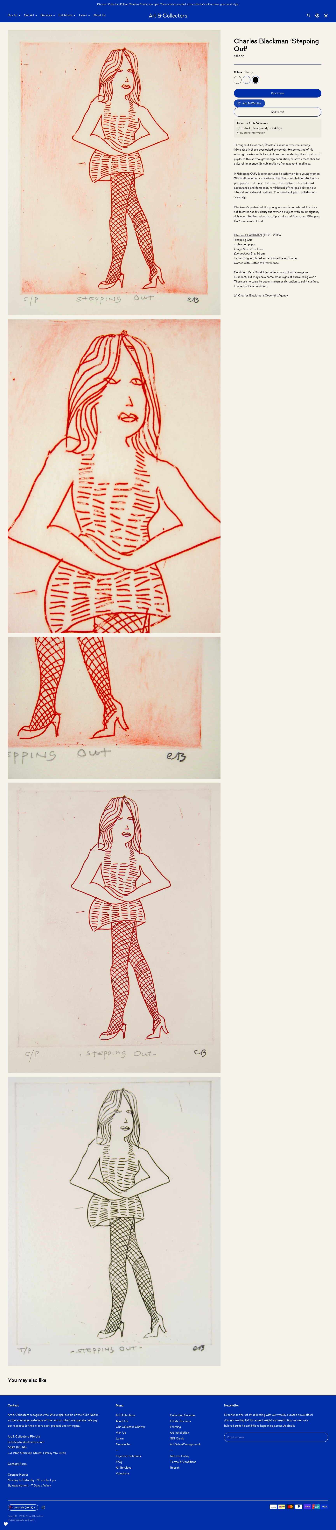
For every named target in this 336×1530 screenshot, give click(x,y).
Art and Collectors (34, 1516)
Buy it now (277, 93)
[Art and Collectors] (168, 15)
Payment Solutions (128, 1456)
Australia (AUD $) (24, 1507)
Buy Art (13, 15)
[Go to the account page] (317, 15)
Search (174, 1467)
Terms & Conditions (183, 1462)
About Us (100, 15)
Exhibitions (66, 15)
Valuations (123, 1473)
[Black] (255, 80)
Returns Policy (179, 1456)
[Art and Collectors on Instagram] (43, 1507)
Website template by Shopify (21, 1520)
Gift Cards (177, 1438)
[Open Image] (114, 172)
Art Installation (179, 1432)
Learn (83, 15)
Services (46, 15)
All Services (123, 1467)
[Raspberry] (246, 80)
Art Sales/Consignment (185, 1444)
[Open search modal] (308, 15)
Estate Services (180, 1421)
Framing (175, 1427)
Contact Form (17, 1464)
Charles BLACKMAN (248, 235)
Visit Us (121, 1432)
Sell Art (29, 15)
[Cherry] (237, 80)
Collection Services (182, 1415)
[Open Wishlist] (6, 1524)
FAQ (119, 1462)
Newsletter (123, 1444)
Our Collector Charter (130, 1427)
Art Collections (125, 1415)
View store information (251, 132)
